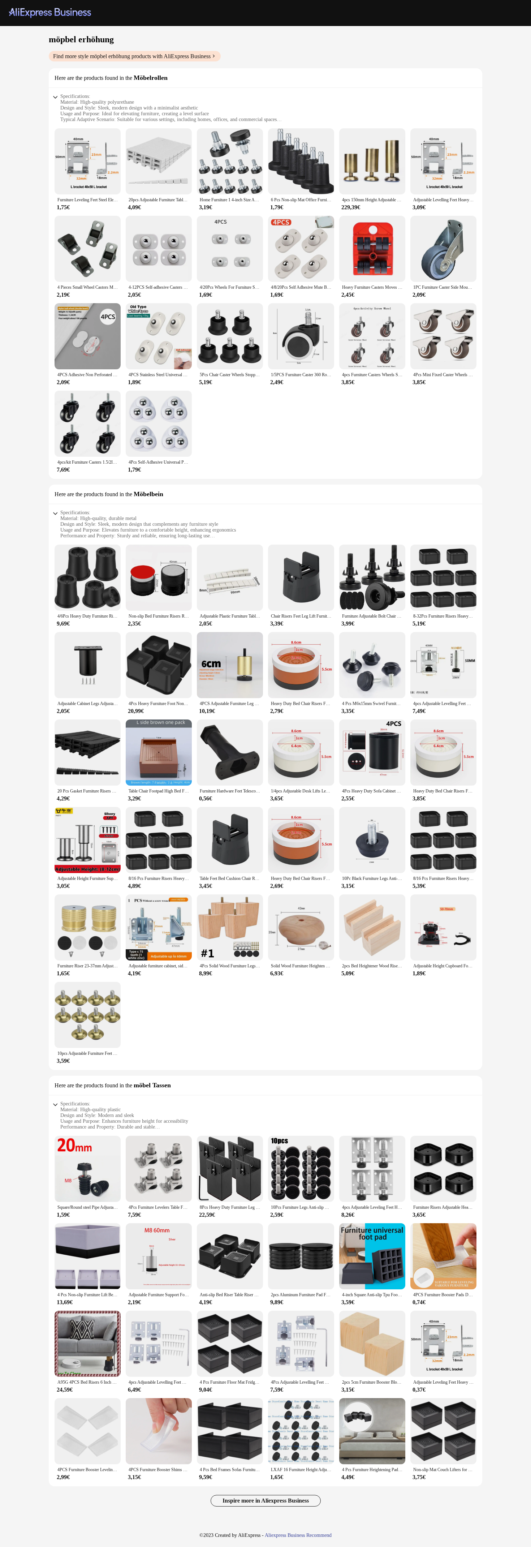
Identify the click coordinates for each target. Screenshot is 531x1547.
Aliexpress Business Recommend (298, 1535)
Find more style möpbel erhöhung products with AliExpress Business (132, 56)
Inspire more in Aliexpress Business (266, 1500)
